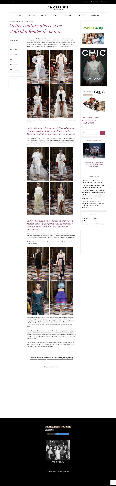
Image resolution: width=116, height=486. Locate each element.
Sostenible (68, 15)
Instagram (95, 1)
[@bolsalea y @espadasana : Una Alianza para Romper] (49, 429)
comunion (85, 226)
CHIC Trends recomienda (102, 224)
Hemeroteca (95, 15)
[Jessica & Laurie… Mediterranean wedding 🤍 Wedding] (69, 426)
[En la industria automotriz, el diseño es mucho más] (46, 426)
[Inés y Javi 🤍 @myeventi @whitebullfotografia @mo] (55, 426)
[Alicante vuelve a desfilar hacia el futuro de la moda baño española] (94, 150)
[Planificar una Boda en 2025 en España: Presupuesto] (58, 426)
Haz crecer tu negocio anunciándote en (91, 120)
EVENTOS (44, 15)
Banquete (85, 218)
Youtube (105, 1)
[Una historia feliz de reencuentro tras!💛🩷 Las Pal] (52, 429)
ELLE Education (41, 359)
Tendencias (31, 15)
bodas (19, 21)
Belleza (55, 15)
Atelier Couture (61, 357)
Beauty (96, 218)
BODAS (19, 15)
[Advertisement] (94, 241)
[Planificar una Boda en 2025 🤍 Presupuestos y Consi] (60, 426)
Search (13, 1)
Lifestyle (81, 15)
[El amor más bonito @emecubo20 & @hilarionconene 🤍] (66, 426)
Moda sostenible (27, 21)
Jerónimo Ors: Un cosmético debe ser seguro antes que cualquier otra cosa (93, 191)
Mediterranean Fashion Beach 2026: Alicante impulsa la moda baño (93, 186)
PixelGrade (66, 471)
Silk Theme (59, 471)
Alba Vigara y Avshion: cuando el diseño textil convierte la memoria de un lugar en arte (93, 196)
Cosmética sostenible (100, 226)
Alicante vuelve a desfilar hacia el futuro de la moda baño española (93, 164)
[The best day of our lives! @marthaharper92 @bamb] (46, 429)
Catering (85, 224)
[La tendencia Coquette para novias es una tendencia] (63, 426)
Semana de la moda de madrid (64, 359)
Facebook (85, 1)
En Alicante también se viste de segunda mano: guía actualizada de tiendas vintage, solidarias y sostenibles (93, 204)
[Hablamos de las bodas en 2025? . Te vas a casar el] (52, 426)
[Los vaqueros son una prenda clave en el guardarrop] (49, 426)
